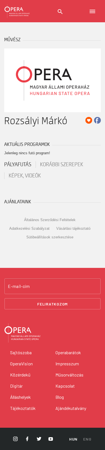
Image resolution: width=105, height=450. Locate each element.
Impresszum (67, 363)
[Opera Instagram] (15, 438)
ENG (87, 439)
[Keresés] (60, 12)
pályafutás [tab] (17, 165)
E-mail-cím (19, 286)
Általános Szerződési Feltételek (50, 220)
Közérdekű (20, 374)
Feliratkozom (52, 304)
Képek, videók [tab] (25, 176)
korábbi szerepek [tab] (61, 165)
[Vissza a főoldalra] (17, 11)
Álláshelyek (20, 397)
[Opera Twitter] (38, 438)
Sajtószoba (21, 352)
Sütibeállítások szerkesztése (49, 237)
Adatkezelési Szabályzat (29, 228)
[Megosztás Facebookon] (97, 120)
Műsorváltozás (69, 374)
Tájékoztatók (23, 408)
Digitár (16, 385)
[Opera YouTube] (50, 438)
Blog (59, 397)
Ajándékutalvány (70, 408)
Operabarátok (68, 352)
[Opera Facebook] (27, 438)
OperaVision (21, 363)
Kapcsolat (65, 385)
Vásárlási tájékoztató (73, 228)
